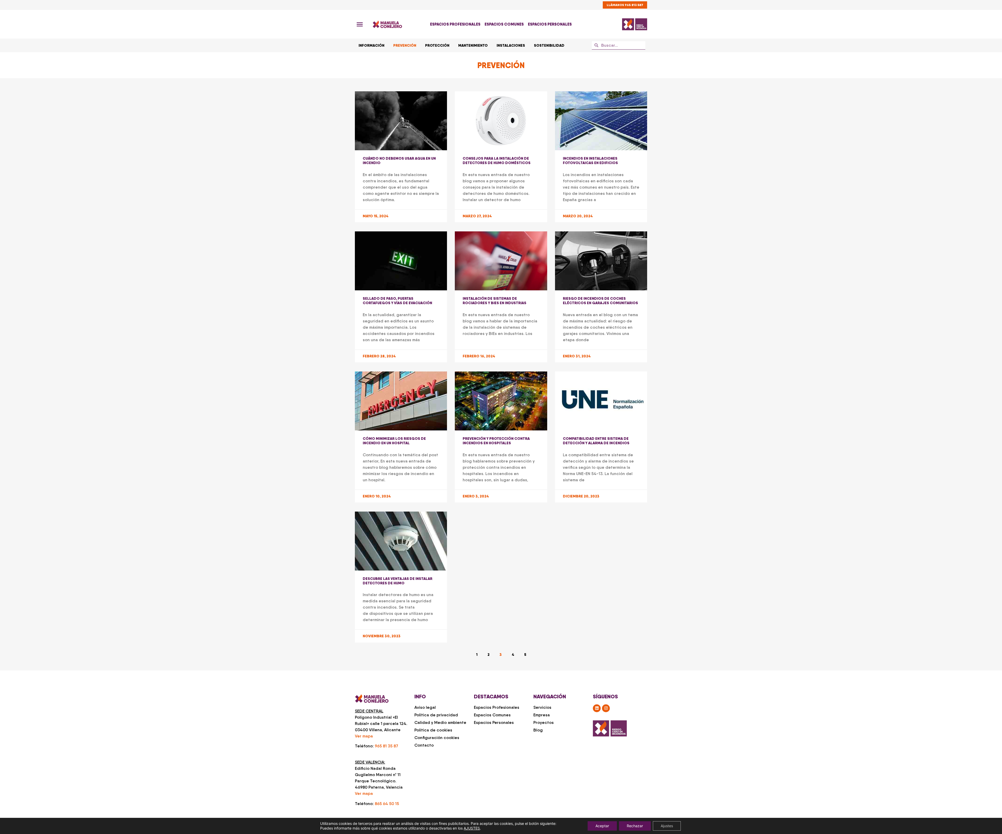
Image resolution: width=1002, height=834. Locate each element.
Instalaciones (511, 45)
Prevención (404, 45)
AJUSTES (472, 828)
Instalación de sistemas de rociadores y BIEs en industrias (494, 300)
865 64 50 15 (387, 803)
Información (371, 45)
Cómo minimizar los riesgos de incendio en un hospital (394, 440)
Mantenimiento (473, 45)
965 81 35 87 (386, 745)
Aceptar (602, 826)
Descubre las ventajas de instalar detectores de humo (397, 580)
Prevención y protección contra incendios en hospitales (496, 440)
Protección (437, 45)
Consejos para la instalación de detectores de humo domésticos (496, 160)
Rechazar (635, 826)
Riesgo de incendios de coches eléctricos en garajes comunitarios (600, 300)
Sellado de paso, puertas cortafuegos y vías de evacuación (397, 300)
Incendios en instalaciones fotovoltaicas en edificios (590, 160)
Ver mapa (364, 736)
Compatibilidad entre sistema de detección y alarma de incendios (596, 440)
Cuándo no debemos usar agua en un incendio (399, 160)
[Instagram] (606, 708)
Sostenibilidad (549, 45)
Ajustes (667, 826)
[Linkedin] (597, 708)
